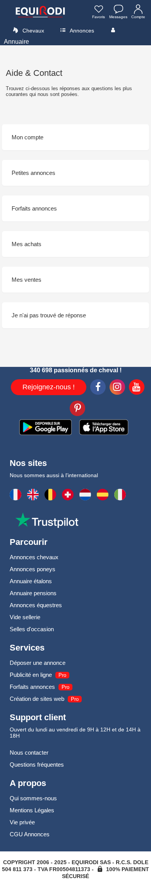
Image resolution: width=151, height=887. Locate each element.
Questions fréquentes (37, 764)
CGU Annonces (30, 834)
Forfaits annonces (32, 686)
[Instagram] (117, 388)
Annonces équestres (36, 605)
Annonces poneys (32, 569)
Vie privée (22, 822)
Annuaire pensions (33, 593)
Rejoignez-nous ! (48, 387)
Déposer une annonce (37, 662)
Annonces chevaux (34, 557)
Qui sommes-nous (33, 798)
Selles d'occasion (32, 629)
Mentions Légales (32, 810)
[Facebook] (98, 388)
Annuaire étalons (31, 581)
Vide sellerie (25, 617)
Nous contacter (29, 752)
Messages (118, 17)
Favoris (98, 17)
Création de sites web (37, 698)
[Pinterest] (77, 409)
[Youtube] (136, 388)
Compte (138, 17)
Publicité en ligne (31, 674)
